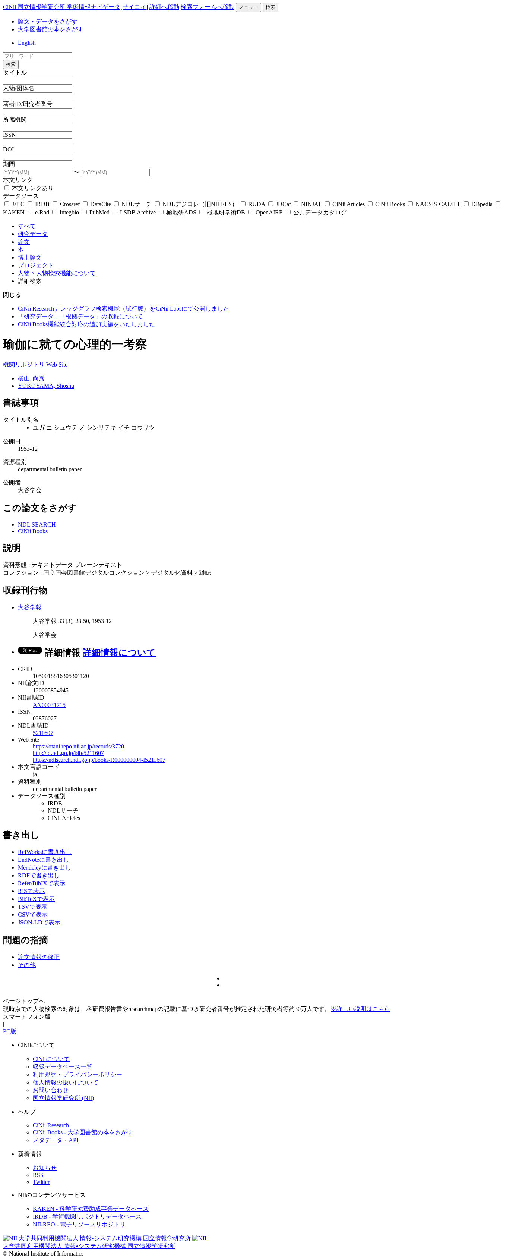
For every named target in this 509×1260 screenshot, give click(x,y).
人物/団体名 (18, 88)
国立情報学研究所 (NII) (63, 1098)
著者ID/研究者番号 (28, 104)
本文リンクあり (32, 188)
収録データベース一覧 (62, 1066)
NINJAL (311, 204)
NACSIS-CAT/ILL (438, 204)
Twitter (41, 1182)
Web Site (56, 364)
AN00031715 (49, 705)
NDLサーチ (137, 204)
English (27, 43)
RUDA (257, 204)
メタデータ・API (55, 1140)
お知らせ (45, 1168)
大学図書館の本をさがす (50, 29)
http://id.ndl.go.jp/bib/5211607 (68, 753)
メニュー (248, 7)
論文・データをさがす (48, 21)
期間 (9, 164)
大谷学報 (30, 607)
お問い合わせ (51, 1090)
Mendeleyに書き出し (44, 867)
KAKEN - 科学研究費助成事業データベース (91, 1209)
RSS (38, 1175)
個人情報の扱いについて (65, 1082)
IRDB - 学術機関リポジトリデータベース (87, 1216)
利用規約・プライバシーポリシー (77, 1074)
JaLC (18, 204)
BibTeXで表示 (36, 899)
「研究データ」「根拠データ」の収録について (80, 316)
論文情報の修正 (39, 957)
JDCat (283, 204)
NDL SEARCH (37, 524)
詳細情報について (119, 652)
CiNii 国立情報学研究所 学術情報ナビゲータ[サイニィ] (75, 7)
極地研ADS (181, 212)
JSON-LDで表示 (39, 922)
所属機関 (15, 119)
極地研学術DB (226, 212)
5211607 (43, 733)
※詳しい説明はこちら (360, 1009)
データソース (21, 196)
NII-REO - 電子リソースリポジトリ (79, 1224)
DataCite (101, 204)
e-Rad (42, 212)
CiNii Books (390, 204)
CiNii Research (51, 1125)
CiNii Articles (348, 204)
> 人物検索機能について (63, 273)
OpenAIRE (269, 212)
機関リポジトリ (24, 364)
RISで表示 (31, 891)
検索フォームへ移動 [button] (207, 7)
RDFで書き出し (39, 875)
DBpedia (482, 204)
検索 (270, 7)
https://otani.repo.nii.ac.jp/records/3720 (78, 746)
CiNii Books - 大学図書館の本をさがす (83, 1132)
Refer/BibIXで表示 (41, 883)
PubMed (99, 212)
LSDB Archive (137, 212)
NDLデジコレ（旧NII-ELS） (200, 204)
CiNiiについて (51, 1059)
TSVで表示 (32, 907)
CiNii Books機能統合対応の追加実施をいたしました (86, 324)
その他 (27, 965)
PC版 (9, 1031)
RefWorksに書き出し (45, 852)
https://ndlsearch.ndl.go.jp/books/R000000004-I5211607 (99, 760)
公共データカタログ (319, 212)
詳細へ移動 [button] (164, 7)
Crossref (70, 204)
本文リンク (18, 180)
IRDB (42, 204)
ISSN (9, 135)
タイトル (15, 72)
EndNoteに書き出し (43, 860)
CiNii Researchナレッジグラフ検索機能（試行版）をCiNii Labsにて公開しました (123, 308)
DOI (8, 149)
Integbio (69, 212)
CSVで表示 (33, 914)
